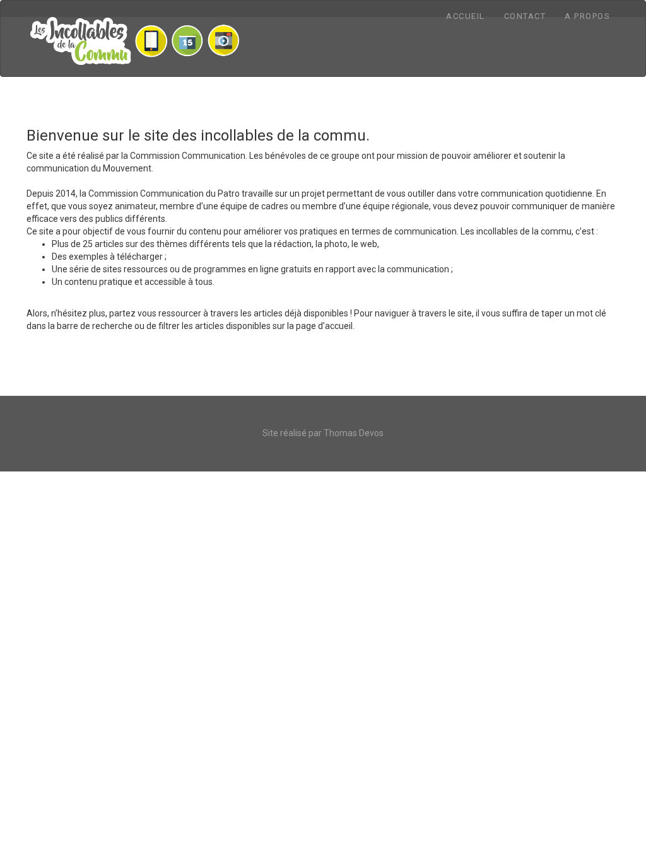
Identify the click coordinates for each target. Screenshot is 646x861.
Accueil (465, 16)
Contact (525, 16)
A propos (587, 16)
